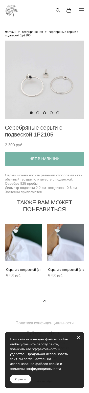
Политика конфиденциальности (45, 323)
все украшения (32, 32)
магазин (10, 32)
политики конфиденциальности (35, 369)
